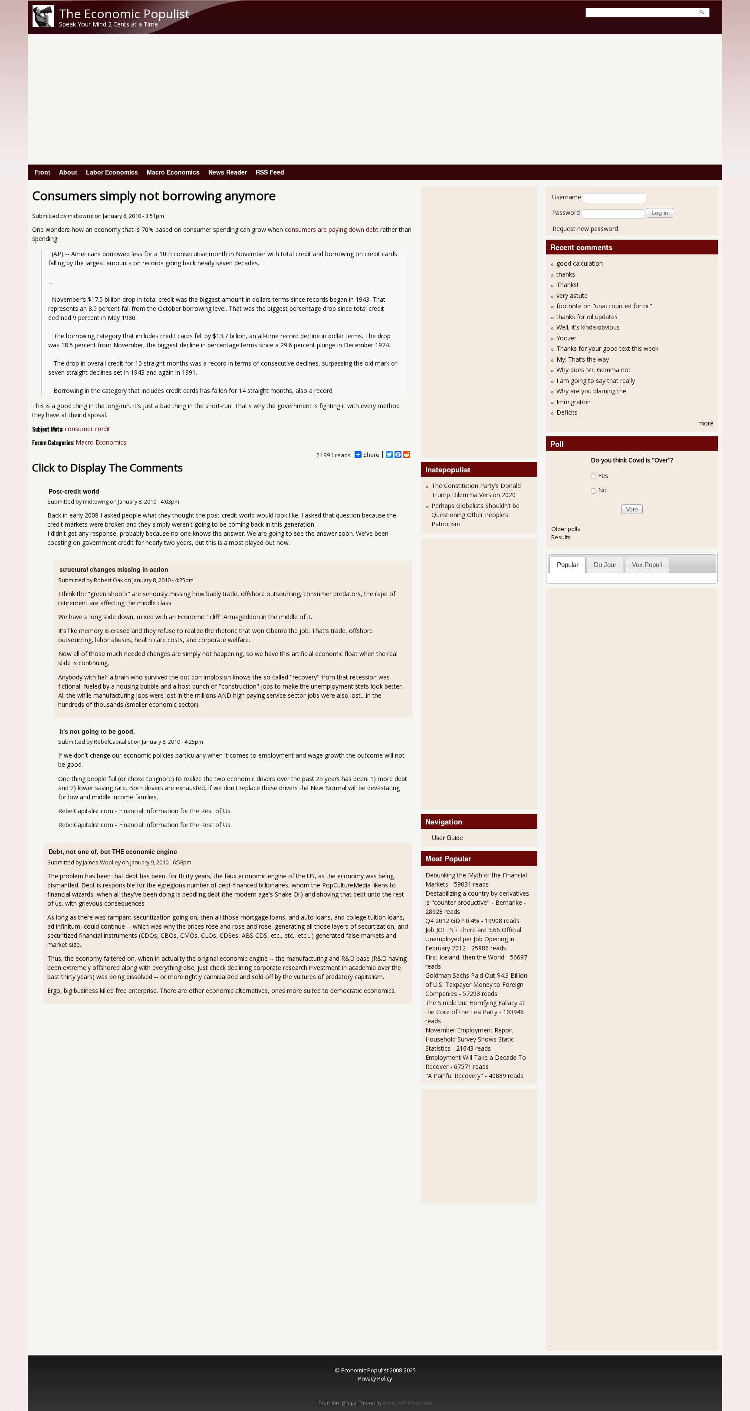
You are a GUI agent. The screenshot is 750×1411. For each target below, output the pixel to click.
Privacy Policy (375, 1378)
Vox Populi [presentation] (647, 564)
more (706, 423)
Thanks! (567, 284)
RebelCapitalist (113, 741)
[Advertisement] (375, 99)
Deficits (567, 412)
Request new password (585, 228)
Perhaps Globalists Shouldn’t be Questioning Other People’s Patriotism (475, 514)
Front (42, 172)
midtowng (80, 216)
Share (371, 454)
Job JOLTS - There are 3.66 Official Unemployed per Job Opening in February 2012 (473, 939)
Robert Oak (108, 580)
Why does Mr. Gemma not (593, 370)
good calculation (579, 263)
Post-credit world (74, 491)
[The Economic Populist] (43, 24)
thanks (565, 274)
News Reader (227, 172)
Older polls (565, 529)
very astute (572, 295)
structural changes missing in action (113, 569)
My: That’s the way (582, 359)
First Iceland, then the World (464, 957)
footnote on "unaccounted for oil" (604, 306)
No (602, 490)
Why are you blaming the (591, 391)
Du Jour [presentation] (605, 564)
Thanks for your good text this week (607, 348)
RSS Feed (270, 172)
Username (566, 197)
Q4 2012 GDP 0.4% (452, 920)
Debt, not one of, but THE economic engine (113, 851)
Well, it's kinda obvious (588, 327)
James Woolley (102, 862)
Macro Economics (173, 172)
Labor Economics (112, 172)
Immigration (573, 402)
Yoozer (566, 338)
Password (566, 212)
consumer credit (87, 429)
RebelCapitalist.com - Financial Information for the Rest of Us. (145, 811)
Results (561, 537)
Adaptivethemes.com (407, 1403)
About (68, 172)
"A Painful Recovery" (454, 1075)
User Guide (447, 837)
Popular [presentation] (568, 564)
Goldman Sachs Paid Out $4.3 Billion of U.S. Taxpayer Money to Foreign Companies (476, 984)
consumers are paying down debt (331, 229)
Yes (603, 475)
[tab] (567, 565)
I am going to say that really (595, 380)
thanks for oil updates (587, 317)
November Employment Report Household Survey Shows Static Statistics (469, 1039)
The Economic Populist (124, 13)
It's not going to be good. (97, 731)
